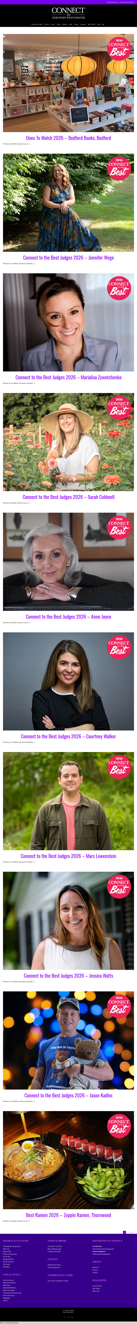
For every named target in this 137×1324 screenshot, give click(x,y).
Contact (95, 1272)
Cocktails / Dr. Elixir (55, 1246)
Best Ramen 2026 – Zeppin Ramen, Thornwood (68, 1214)
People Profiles (8, 1259)
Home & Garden (9, 1290)
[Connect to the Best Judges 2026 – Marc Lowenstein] (68, 801)
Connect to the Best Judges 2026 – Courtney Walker (68, 736)
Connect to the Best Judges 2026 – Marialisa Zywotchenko (69, 377)
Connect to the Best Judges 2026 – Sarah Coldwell (68, 496)
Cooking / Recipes (54, 1251)
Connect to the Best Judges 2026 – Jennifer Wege (68, 257)
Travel (5, 1301)
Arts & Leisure (8, 1280)
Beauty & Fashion (9, 1283)
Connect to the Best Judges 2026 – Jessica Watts (68, 975)
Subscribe (95, 1291)
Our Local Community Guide (58, 1281)
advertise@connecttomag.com (127, 2)
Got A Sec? (7, 1256)
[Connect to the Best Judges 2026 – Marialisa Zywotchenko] (68, 322)
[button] (103, 24)
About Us (95, 1267)
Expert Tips (7, 1251)
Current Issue (97, 1286)
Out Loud (6, 1264)
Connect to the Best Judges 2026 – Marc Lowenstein (68, 855)
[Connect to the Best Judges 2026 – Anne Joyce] (68, 562)
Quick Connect (8, 1262)
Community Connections (12, 1246)
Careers (95, 1270)
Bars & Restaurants (54, 1249)
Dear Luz (6, 1249)
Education (6, 1285)
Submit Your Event (54, 1265)
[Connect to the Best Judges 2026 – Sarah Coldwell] (68, 442)
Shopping (6, 1298)
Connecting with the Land (12, 1293)
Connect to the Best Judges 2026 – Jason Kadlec (68, 1095)
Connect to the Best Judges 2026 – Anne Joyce (68, 616)
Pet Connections (9, 1295)
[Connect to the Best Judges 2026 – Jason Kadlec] (68, 1040)
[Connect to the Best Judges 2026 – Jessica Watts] (68, 921)
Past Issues (96, 1288)
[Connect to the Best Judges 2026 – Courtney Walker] (68, 681)
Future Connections (10, 1254)
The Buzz (6, 1267)
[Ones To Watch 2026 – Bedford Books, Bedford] (68, 83)
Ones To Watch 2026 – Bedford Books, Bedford (68, 137)
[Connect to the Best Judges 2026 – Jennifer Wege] (68, 203)
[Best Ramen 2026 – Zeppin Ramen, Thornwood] (68, 1160)
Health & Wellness (9, 1288)
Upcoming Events (54, 1267)
